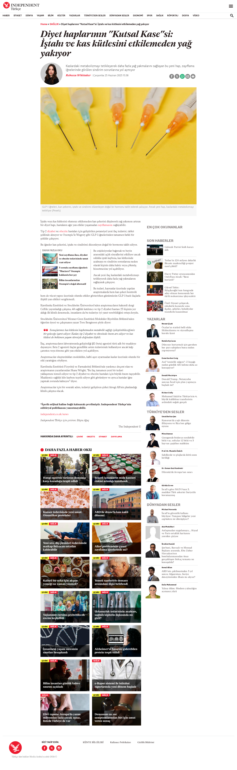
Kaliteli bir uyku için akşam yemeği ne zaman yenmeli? (60, 582)
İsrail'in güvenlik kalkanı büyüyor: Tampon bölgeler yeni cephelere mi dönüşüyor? (179, 516)
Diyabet (103, 437)
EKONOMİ (138, 16)
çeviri (80, 437)
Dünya (29, 16)
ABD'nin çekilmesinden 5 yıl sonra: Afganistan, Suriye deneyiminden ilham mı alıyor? (178, 574)
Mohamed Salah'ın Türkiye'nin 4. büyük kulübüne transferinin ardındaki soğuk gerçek (179, 399)
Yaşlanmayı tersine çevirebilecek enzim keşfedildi (64, 617)
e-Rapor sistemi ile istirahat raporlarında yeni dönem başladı (115, 685)
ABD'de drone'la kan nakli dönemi (111, 514)
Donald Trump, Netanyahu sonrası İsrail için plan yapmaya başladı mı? (179, 382)
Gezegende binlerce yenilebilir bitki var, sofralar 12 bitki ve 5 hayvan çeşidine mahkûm (178, 441)
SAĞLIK (159, 16)
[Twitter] (51, 748)
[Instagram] (59, 748)
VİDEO (196, 16)
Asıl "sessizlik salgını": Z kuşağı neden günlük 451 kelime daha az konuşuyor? (179, 365)
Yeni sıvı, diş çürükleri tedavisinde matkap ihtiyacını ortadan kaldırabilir (65, 546)
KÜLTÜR (61, 16)
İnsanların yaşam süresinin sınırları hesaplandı (60, 651)
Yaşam (40, 16)
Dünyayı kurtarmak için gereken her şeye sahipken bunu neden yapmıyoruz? (179, 348)
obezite (63, 231)
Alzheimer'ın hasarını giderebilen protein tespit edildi (116, 651)
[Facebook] (44, 748)
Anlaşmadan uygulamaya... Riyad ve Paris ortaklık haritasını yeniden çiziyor (180, 533)
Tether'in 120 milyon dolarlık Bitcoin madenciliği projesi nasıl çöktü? (180, 263)
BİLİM (51, 16)
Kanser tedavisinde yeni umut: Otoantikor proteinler (62, 514)
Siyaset (18, 16)
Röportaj (172, 16)
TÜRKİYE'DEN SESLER (95, 16)
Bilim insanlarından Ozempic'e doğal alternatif (72, 282)
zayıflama (116, 437)
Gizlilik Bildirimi (145, 742)
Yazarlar (74, 16)
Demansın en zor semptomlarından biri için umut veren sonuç (115, 717)
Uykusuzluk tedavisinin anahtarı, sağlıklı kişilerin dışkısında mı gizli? (116, 615)
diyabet (51, 231)
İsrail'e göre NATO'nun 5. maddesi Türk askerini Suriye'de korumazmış (179, 492)
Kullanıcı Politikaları (120, 742)
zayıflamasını (105, 225)
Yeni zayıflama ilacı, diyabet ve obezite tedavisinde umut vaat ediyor (73, 259)
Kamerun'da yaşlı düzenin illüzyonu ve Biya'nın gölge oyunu (176, 423)
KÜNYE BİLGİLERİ (93, 742)
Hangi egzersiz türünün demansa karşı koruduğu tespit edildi (64, 480)
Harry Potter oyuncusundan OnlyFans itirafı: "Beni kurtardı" (180, 277)
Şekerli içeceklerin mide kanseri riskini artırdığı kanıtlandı (115, 480)
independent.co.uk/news (54, 414)
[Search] (232, 16)
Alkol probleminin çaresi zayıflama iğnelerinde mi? (111, 548)
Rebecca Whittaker (78, 75)
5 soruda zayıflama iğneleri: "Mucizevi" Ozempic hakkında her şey (73, 271)
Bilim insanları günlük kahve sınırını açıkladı (61, 685)
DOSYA (185, 16)
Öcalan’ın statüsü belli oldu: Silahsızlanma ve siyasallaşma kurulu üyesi (177, 330)
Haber (6, 16)
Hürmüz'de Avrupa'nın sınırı (177, 472)
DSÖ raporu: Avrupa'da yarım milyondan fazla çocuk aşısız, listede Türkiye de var (62, 717)
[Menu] (231, 6)
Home (43, 24)
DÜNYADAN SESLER (119, 16)
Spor (149, 16)
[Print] (193, 76)
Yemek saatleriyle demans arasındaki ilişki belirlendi (111, 582)
